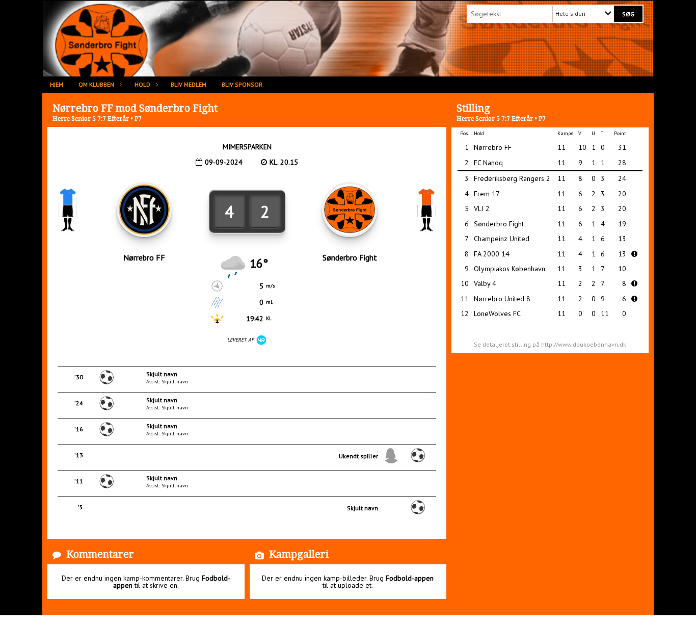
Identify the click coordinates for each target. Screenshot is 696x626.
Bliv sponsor (242, 84)
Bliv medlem (188, 84)
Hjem (56, 84)
